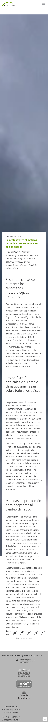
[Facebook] (22, 633)
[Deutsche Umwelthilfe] (24, 698)
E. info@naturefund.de (11, 720)
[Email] (15, 633)
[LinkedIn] (29, 633)
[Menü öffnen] (43, 4)
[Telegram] (36, 633)
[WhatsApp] (43, 633)
